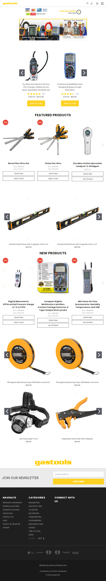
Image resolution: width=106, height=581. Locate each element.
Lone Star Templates (58, 571)
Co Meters (33, 510)
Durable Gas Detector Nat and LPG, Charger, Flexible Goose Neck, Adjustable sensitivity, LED (36, 87)
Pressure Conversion (12, 502)
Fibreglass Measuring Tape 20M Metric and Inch (77, 382)
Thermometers (35, 517)
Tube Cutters (34, 531)
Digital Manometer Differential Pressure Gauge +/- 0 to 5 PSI (18, 304)
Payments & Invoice (11, 510)
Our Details (8, 513)
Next (103, 145)
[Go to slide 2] (84, 72)
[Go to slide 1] (22, 72)
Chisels (32, 527)
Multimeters (34, 513)
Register (16, 524)
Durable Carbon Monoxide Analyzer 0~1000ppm (87, 165)
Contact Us (8, 517)
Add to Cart (36, 103)
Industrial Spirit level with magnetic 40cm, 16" (28, 244)
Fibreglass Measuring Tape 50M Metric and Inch (28, 382)
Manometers (34, 502)
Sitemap (6, 527)
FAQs (5, 520)
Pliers (31, 535)
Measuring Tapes (36, 524)
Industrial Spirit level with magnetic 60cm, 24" (77, 244)
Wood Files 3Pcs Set (18, 163)
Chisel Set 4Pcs (53, 163)
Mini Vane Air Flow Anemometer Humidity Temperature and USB (87, 304)
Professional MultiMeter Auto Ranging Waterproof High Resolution (70, 87)
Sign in (6, 524)
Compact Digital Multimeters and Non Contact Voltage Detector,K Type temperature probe (53, 305)
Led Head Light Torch (28, 438)
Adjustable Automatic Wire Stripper (77, 438)
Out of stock (88, 179)
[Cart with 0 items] (97, 3)
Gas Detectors (35, 506)
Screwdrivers (35, 520)
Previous (3, 145)
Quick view (18, 173)
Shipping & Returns (11, 506)
